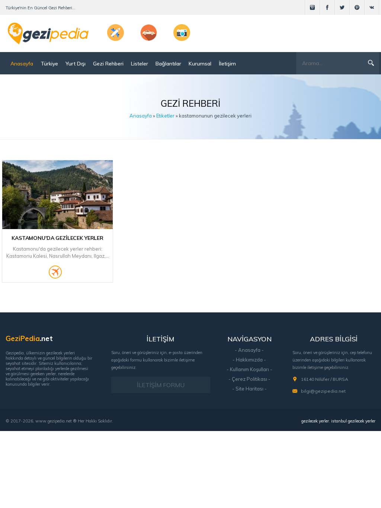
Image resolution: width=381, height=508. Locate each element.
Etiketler (165, 116)
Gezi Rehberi (108, 63)
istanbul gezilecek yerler (353, 421)
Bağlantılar (168, 63)
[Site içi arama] (371, 63)
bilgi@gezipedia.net (323, 391)
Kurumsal (200, 63)
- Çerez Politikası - (249, 379)
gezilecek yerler (315, 421)
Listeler (139, 63)
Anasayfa (21, 63)
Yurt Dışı (75, 63)
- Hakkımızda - (249, 360)
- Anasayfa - (249, 350)
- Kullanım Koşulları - (249, 369)
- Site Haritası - (249, 389)
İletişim (227, 63)
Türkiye (49, 63)
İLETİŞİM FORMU (161, 385)
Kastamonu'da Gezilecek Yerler (57, 238)
